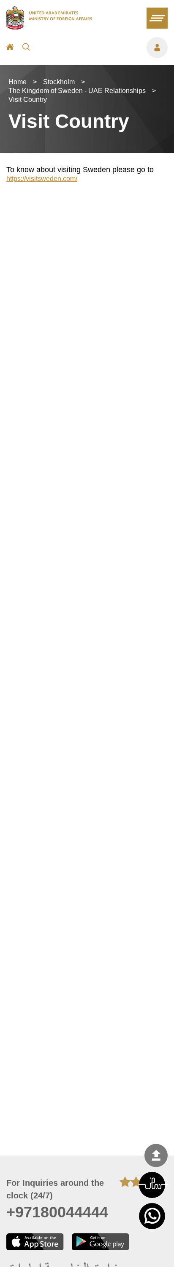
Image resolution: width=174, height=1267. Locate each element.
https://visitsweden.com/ (41, 178)
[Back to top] (156, 1155)
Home (17, 81)
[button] (152, 1185)
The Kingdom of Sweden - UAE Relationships (77, 90)
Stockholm (59, 81)
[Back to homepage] (49, 27)
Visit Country (27, 99)
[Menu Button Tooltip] (103, 47)
